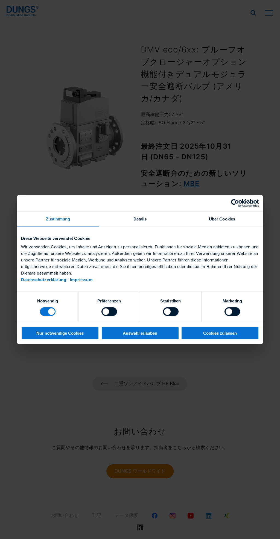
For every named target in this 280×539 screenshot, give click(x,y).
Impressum (81, 279)
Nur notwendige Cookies (60, 333)
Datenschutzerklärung (43, 279)
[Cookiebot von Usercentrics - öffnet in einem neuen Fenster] (235, 203)
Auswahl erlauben (140, 333)
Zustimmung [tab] (58, 218)
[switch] (109, 311)
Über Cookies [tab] (222, 218)
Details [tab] (140, 218)
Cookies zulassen (220, 333)
